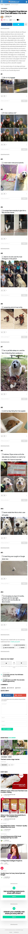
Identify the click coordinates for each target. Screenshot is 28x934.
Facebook (8, 695)
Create (14, 896)
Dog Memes (12, 738)
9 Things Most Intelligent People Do (11, 861)
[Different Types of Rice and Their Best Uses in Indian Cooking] (14, 781)
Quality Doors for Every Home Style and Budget (13, 874)
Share (2, 78)
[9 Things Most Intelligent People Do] (14, 851)
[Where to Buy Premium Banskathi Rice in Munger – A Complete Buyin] (14, 805)
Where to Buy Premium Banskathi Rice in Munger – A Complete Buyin (13, 816)
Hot (2, 799)
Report (22, 647)
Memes (9, 757)
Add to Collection (9, 647)
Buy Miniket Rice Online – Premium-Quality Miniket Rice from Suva (14, 826)
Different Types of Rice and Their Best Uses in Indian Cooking (14, 791)
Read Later (6, 645)
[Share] (6, 24)
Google (19, 695)
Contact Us (16, 932)
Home (10, 932)
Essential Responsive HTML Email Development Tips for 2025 (11, 837)
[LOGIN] (26, 1)
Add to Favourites (20, 645)
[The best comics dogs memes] (14, 747)
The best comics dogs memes (10, 759)
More (26, 96)
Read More (4, 764)
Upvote (2, 96)
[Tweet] (18, 24)
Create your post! (15, 641)
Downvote (4, 96)
